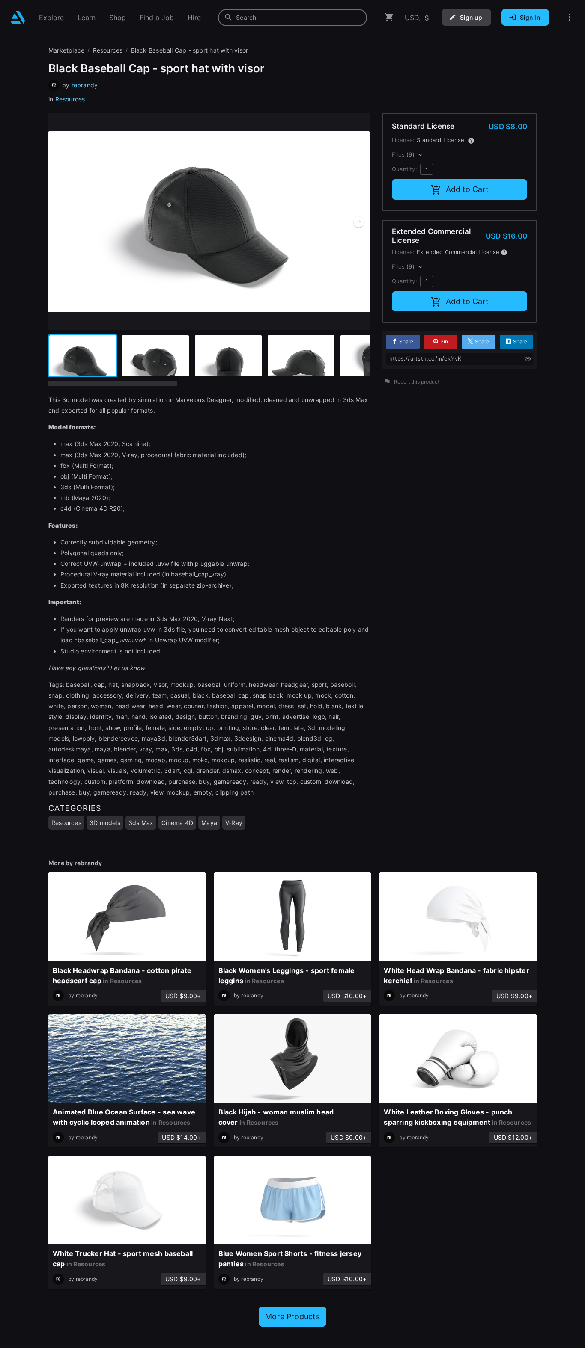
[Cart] (389, 17)
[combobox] (292, 17)
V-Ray (233, 822)
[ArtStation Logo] (17, 17)
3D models (105, 822)
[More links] (569, 17)
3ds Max (140, 822)
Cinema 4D (177, 822)
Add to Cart (467, 189)
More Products (292, 1316)
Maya (209, 822)
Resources (70, 99)
